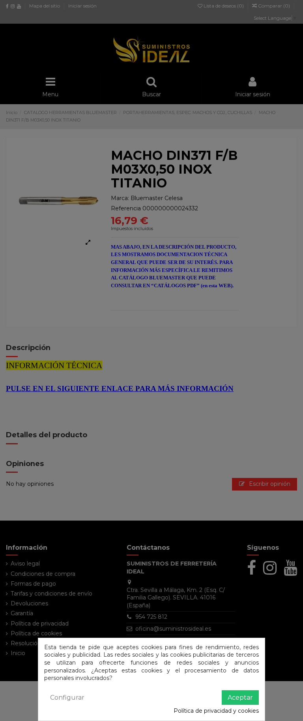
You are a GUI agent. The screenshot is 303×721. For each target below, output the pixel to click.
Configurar (67, 697)
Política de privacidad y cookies (216, 710)
